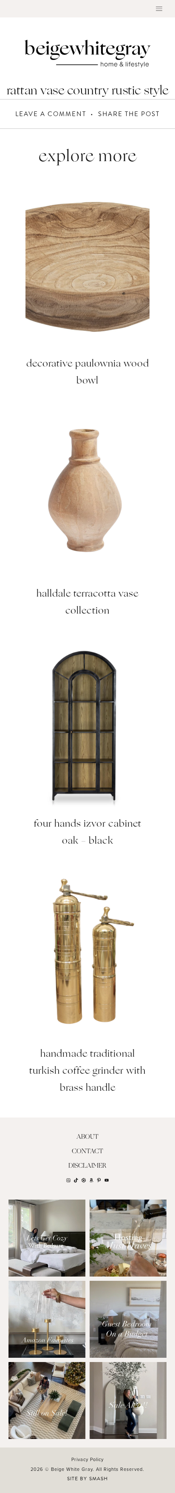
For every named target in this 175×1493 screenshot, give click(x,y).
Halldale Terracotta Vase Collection (87, 603)
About (87, 1137)
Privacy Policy (87, 1459)
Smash (98, 1478)
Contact (87, 1151)
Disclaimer (87, 1166)
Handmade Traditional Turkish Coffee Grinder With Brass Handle (87, 1071)
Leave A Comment (50, 114)
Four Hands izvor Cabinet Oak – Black (87, 833)
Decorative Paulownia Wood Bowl (87, 373)
